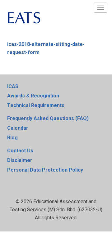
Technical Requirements (35, 105)
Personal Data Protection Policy (45, 170)
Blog (12, 138)
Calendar (17, 128)
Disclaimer (19, 160)
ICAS (12, 86)
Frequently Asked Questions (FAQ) (48, 118)
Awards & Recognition (33, 96)
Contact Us (20, 151)
